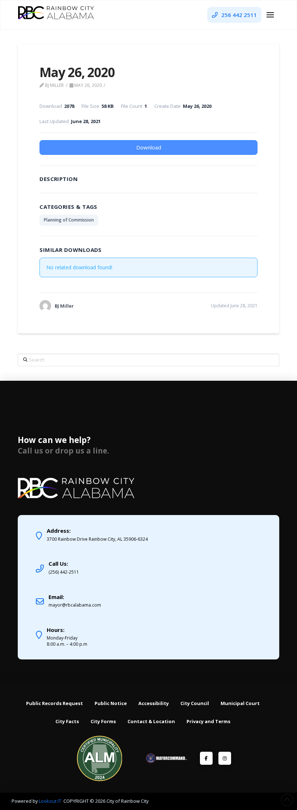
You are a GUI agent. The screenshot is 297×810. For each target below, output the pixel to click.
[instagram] (224, 758)
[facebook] (206, 758)
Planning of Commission (69, 220)
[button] (270, 15)
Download (148, 147)
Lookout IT (50, 801)
